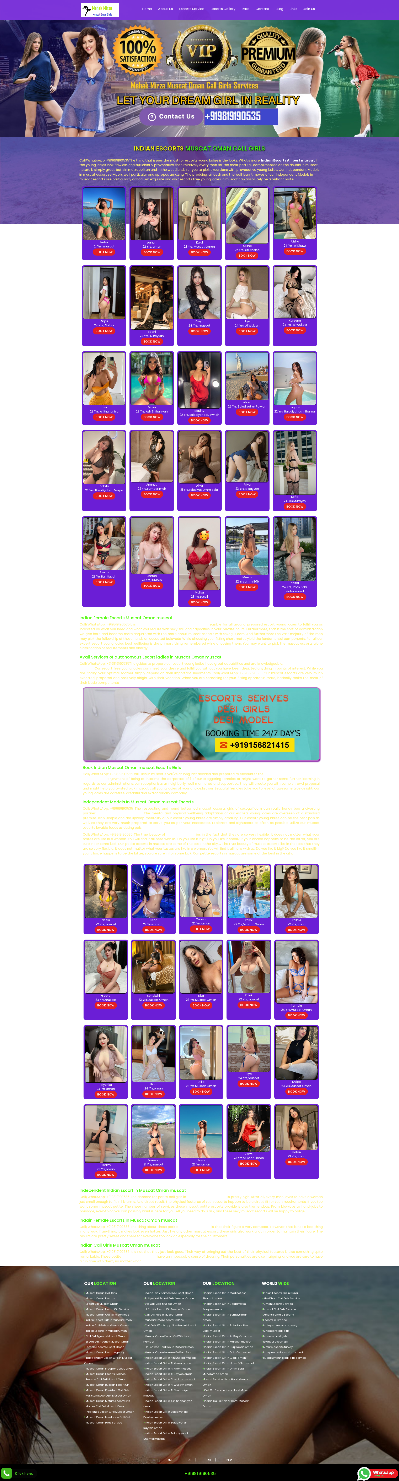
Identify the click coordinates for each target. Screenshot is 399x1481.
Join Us (309, 8)
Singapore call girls (276, 1331)
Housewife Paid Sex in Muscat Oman (169, 1347)
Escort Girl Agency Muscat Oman (107, 1342)
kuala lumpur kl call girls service (284, 1358)
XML (169, 1459)
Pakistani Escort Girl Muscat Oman (108, 1396)
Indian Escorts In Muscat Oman (106, 1331)
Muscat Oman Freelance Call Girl (108, 1417)
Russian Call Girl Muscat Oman (106, 1379)
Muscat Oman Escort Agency (105, 1352)
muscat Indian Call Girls (120, 813)
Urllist (228, 1459)
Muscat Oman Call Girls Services (107, 1315)
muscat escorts (180, 834)
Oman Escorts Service (278, 1304)
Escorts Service (191, 8)
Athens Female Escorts (278, 1315)
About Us (165, 8)
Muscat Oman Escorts (100, 1298)
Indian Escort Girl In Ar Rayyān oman (228, 1336)
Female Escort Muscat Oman (105, 1347)
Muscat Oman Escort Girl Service (107, 1309)
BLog (279, 8)
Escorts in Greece (275, 1320)
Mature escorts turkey (278, 1347)
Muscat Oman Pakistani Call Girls (107, 1390)
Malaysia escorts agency (280, 1325)
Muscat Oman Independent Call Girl (110, 1369)
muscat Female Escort (207, 1197)
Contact (262, 8)
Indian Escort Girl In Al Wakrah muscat (170, 1379)
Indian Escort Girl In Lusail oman (225, 1358)
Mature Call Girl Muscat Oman (106, 1406)
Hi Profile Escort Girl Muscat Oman (167, 1309)
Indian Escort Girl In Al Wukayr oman (169, 1385)
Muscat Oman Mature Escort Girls (108, 1401)
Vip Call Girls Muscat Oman (163, 1304)
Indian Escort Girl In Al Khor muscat (168, 1369)
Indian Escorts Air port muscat (287, 160)
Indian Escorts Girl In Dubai (280, 1293)
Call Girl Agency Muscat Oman (106, 1336)
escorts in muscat (195, 1226)
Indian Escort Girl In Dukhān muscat (227, 1352)
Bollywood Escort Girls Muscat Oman (169, 1298)
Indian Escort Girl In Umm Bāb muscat (229, 1363)
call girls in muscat (139, 1256)
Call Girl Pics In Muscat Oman (164, 1315)
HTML (208, 1459)
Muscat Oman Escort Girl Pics (164, 1320)
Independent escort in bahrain (283, 1352)
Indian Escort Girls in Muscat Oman (109, 1320)
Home (147, 8)
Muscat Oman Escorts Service (106, 1374)
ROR (188, 1459)
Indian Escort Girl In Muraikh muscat (227, 1342)
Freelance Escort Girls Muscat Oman (110, 1412)
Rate (245, 8)
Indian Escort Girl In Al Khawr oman (168, 1363)
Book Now (104, 252)
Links (293, 8)
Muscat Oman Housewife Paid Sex (168, 1352)
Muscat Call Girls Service (279, 1309)
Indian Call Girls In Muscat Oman (107, 1325)
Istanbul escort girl (275, 1342)
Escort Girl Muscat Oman (102, 1304)
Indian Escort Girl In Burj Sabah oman (228, 1347)
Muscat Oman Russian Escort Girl (107, 1385)
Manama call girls (275, 1336)
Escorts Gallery (223, 8)
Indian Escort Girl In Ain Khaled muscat (170, 1358)
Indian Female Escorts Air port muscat (172, 624)
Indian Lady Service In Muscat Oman (169, 1293)
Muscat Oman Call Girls (101, 1293)
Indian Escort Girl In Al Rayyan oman (168, 1374)
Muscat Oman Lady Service (104, 1423)
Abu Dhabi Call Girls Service (281, 1298)
